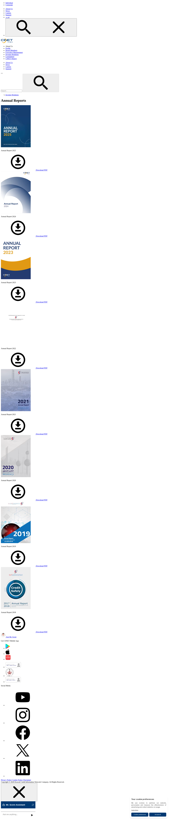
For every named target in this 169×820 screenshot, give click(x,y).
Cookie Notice (17, 780)
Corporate (9, 5)
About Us (9, 9)
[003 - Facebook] (23, 741)
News (8, 11)
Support (8, 15)
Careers (8, 13)
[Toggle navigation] (2, 73)
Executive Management (14, 52)
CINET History (11, 59)
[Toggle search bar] (41, 27)
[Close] (19, 792)
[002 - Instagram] (23, 723)
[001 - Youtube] (23, 705)
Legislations (10, 57)
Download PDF (41, 170)
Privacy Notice (6, 780)
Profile (8, 48)
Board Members (11, 50)
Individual (9, 3)
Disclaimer (27, 780)
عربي (8, 17)
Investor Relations (12, 55)
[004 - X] (23, 758)
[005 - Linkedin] (23, 776)
